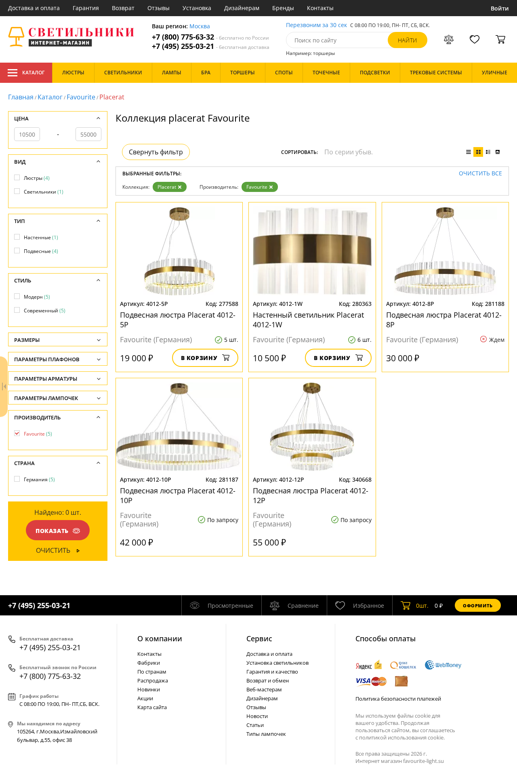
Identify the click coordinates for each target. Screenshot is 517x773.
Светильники (43, 191)
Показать (52, 531)
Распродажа (152, 680)
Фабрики (148, 662)
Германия (39, 479)
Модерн (37, 296)
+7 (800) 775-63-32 (210, 37)
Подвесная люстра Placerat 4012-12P (310, 495)
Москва (199, 26)
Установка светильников (277, 662)
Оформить (478, 605)
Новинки (148, 689)
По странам (151, 671)
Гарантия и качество (272, 671)
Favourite (81, 97)
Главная (21, 97)
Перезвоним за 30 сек (316, 25)
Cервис (259, 638)
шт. (422, 605)
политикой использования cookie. (402, 737)
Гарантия (86, 8)
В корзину (199, 358)
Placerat (167, 186)
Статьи (255, 725)
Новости (257, 716)
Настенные (41, 237)
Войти (500, 8)
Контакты (320, 8)
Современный (44, 310)
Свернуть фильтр (156, 151)
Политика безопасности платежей (398, 698)
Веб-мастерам (264, 689)
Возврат (123, 8)
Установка (197, 8)
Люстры (37, 178)
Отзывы (158, 8)
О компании (159, 638)
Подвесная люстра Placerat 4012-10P (177, 495)
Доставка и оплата (34, 8)
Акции (145, 698)
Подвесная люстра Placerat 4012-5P (177, 319)
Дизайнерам (241, 8)
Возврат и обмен (267, 680)
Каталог (33, 72)
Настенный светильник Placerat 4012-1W (308, 319)
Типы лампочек (266, 733)
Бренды (283, 8)
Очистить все (480, 173)
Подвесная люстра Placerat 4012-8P (444, 319)
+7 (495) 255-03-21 (210, 46)
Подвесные (41, 251)
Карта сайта (152, 707)
